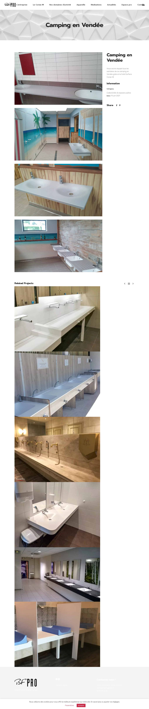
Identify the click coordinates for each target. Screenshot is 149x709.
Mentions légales (61, 685)
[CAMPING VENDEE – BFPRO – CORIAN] (58, 78)
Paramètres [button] (69, 705)
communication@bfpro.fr (105, 688)
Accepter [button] (81, 705)
